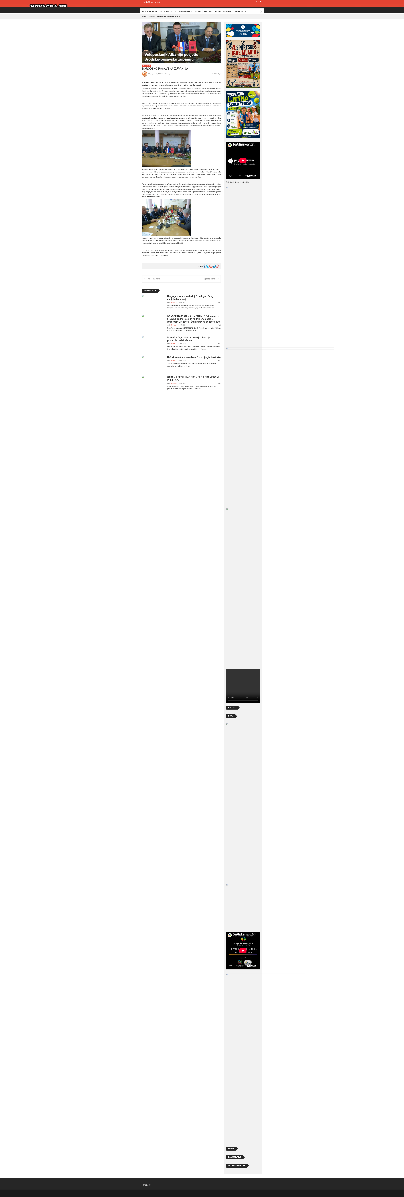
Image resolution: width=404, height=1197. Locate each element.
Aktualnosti (165, 11)
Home (144, 16)
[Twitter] (261, 2)
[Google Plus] (211, 266)
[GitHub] (259, 2)
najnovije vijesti (149, 11)
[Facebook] (257, 2)
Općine (197, 11)
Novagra (168, 74)
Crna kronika (239, 11)
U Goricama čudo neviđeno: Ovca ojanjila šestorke (194, 357)
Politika (207, 11)
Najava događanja (222, 11)
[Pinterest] (217, 266)
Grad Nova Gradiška (182, 11)
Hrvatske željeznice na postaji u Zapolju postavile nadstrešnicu (188, 339)
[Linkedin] (214, 266)
